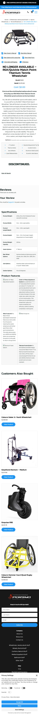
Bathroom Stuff (19, 657)
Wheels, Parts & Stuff (19, 648)
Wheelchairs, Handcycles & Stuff (19, 19)
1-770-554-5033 (28, 12)
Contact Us (19, 640)
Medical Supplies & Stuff (19, 654)
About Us (19, 634)
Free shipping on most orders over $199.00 (21, 3)
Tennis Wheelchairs (16, 21)
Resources (19, 637)
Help (19, 666)
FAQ (19, 669)
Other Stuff (19, 660)
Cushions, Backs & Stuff (19, 651)
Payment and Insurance (19, 672)
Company (19, 631)
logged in (11, 202)
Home (6, 19)
